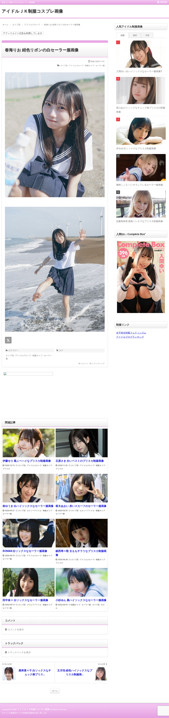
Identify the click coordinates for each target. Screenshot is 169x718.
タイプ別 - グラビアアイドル (29, 605)
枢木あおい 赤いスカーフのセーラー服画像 (81, 506)
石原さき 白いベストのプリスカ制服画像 (80, 460)
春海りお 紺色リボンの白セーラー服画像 (42, 50)
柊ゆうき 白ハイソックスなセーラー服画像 (28, 506)
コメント (84, 363)
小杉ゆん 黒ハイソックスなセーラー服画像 (81, 600)
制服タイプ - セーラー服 (95, 66)
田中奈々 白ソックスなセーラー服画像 (25, 600)
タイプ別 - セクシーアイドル (29, 511)
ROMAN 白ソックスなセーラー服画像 (25, 551)
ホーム (55, 691)
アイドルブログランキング (130, 337)
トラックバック (98, 363)
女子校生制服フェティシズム (131, 332)
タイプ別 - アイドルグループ (72, 66)
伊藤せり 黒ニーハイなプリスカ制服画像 (27, 460)
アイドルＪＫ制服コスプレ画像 (32, 11)
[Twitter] (8, 340)
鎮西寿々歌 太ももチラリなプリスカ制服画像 (81, 553)
